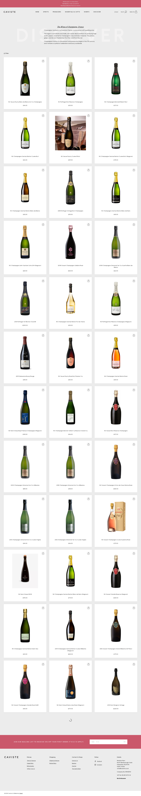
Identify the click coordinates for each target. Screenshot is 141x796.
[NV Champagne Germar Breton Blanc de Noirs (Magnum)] (70, 571)
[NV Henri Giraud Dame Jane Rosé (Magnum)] (70, 681)
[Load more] (70, 720)
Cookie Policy (30, 763)
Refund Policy (52, 763)
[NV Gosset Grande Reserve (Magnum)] (116, 571)
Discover (97, 12)
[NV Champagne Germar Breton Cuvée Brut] (25, 133)
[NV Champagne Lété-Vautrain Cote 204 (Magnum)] (25, 242)
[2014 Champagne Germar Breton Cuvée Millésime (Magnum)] (70, 625)
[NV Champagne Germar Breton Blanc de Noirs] (116, 187)
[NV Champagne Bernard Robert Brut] (116, 78)
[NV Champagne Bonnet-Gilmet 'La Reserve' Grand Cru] (70, 407)
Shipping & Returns (54, 760)
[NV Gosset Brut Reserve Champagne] (116, 407)
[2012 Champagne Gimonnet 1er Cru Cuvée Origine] (70, 516)
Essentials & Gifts (72, 12)
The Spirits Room (76, 768)
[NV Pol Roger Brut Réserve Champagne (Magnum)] (116, 298)
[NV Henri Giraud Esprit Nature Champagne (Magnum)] (25, 407)
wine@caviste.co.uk (123, 768)
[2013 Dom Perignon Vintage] (116, 681)
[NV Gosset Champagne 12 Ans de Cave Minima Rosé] (116, 462)
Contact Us (75, 760)
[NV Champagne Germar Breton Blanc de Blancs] (25, 187)
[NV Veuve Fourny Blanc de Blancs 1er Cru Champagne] (25, 78)
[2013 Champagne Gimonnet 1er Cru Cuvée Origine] (25, 516)
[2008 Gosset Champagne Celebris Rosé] (70, 242)
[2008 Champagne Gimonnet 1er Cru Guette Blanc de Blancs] (116, 242)
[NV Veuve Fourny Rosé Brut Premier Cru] (70, 353)
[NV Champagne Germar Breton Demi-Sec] (25, 625)
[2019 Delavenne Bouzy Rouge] (25, 353)
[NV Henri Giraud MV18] (25, 571)
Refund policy (30, 766)
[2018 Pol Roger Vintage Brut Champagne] (70, 187)
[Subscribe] (124, 741)
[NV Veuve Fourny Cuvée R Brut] (70, 133)
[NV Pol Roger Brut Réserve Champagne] (70, 78)
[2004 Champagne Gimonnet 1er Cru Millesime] (25, 462)
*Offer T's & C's (31, 768)
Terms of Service (31, 760)
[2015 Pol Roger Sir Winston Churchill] (25, 298)
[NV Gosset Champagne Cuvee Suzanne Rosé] (116, 516)
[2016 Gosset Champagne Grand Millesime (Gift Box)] (116, 625)
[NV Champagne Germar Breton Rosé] (116, 353)
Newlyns (74, 763)
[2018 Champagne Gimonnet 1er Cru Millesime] (70, 462)
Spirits (46, 12)
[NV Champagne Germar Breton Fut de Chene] (70, 298)
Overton (74, 766)
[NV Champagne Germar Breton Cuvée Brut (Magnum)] (116, 133)
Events (87, 12)
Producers (57, 12)
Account (116, 12)
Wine (37, 12)
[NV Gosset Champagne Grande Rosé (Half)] (25, 681)
